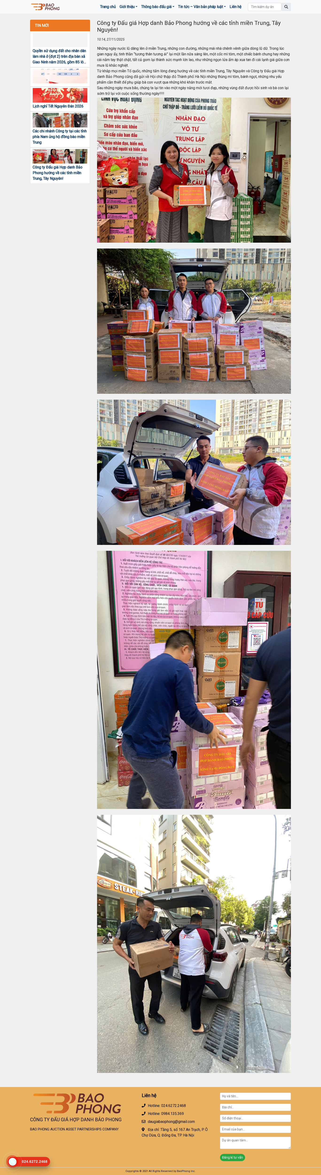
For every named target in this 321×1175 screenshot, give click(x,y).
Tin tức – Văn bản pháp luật (200, 6)
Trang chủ (108, 6)
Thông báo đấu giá (156, 6)
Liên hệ (235, 6)
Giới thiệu (127, 6)
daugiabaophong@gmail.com (171, 1121)
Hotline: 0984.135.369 (166, 1113)
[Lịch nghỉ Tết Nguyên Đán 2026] (60, 95)
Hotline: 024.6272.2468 (167, 1105)
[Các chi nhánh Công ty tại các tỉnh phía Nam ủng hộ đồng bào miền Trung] (60, 120)
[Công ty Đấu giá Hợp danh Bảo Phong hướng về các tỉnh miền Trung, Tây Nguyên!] (60, 156)
